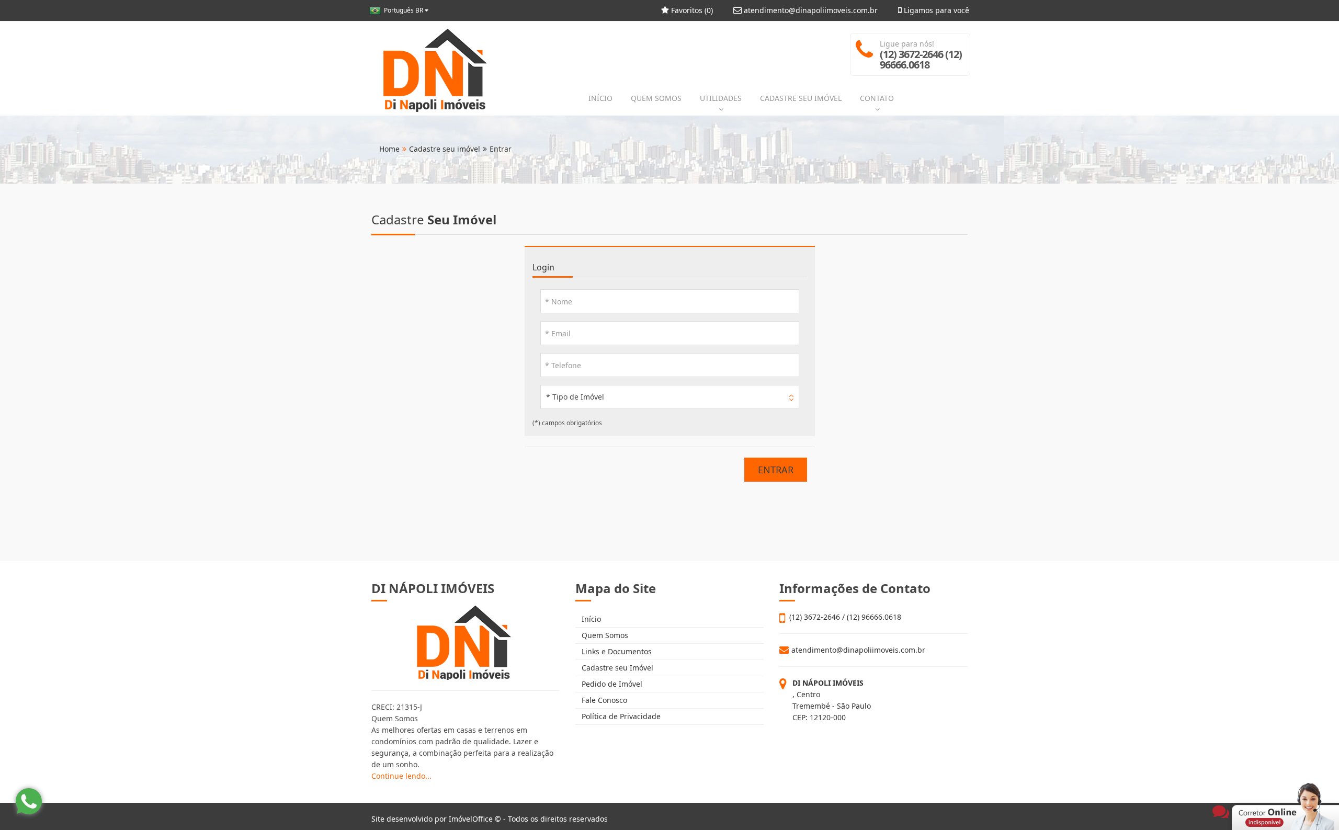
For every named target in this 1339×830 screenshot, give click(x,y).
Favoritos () (691, 10)
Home (389, 149)
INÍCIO (600, 98)
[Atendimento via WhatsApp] (29, 801)
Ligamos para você (935, 10)
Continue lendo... (401, 776)
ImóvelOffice (471, 819)
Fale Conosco (603, 700)
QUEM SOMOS (656, 98)
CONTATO (877, 98)
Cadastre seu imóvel (444, 149)
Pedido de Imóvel (611, 684)
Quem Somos (604, 635)
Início (590, 619)
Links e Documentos (616, 651)
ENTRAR (775, 469)
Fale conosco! (1240, 794)
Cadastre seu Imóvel (616, 668)
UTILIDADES (721, 98)
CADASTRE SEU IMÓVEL (801, 98)
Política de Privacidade (620, 716)
